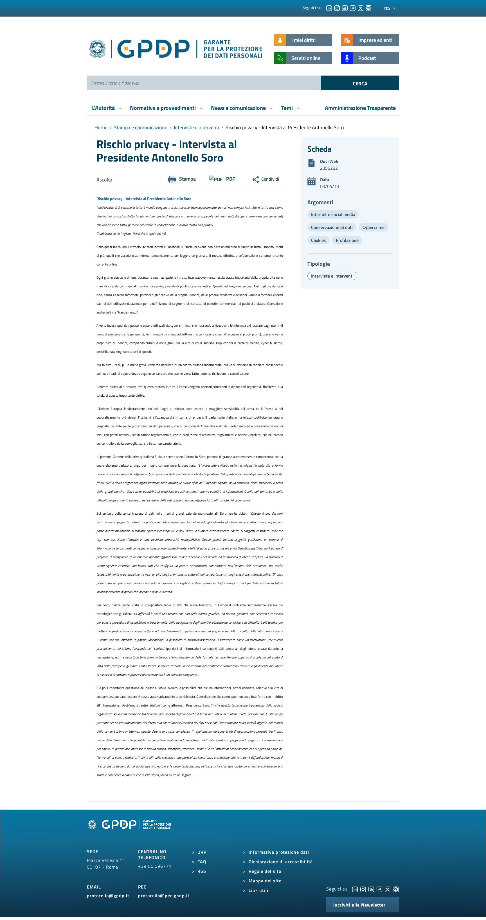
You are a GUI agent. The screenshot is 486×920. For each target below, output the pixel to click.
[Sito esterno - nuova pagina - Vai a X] (387, 888)
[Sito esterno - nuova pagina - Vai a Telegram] (379, 888)
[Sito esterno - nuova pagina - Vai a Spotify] (396, 888)
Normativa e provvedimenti (163, 107)
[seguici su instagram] (337, 7)
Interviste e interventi (196, 127)
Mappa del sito (265, 880)
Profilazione (347, 240)
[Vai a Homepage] (130, 830)
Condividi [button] (270, 179)
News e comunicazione (239, 107)
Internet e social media (333, 214)
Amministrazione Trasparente (360, 107)
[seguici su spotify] (368, 7)
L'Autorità (104, 107)
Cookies (318, 240)
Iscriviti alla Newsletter (359, 904)
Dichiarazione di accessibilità (281, 861)
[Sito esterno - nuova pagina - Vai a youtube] (371, 888)
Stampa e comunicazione (140, 127)
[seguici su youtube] (345, 7)
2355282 (329, 168)
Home (100, 127)
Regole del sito (265, 871)
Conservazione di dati (332, 227)
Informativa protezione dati (279, 852)
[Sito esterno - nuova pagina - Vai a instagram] (363, 888)
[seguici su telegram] (353, 7)
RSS (201, 871)
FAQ (201, 861)
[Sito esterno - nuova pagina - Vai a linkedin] (355, 888)
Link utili (258, 890)
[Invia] (360, 83)
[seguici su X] (360, 7)
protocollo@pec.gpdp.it (164, 895)
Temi (287, 107)
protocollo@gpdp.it (108, 895)
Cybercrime (373, 227)
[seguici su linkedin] (329, 7)
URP (201, 852)
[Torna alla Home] (176, 47)
